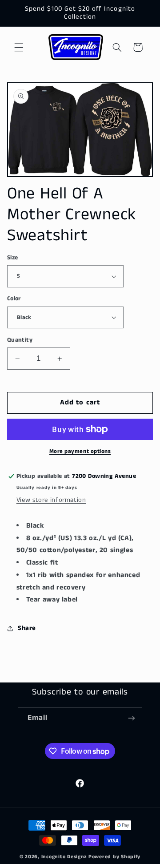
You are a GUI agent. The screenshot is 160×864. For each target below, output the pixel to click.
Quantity (19, 340)
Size (12, 258)
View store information (51, 500)
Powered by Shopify (114, 856)
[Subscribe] (131, 718)
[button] (18, 47)
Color (14, 299)
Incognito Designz (64, 856)
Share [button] (27, 628)
